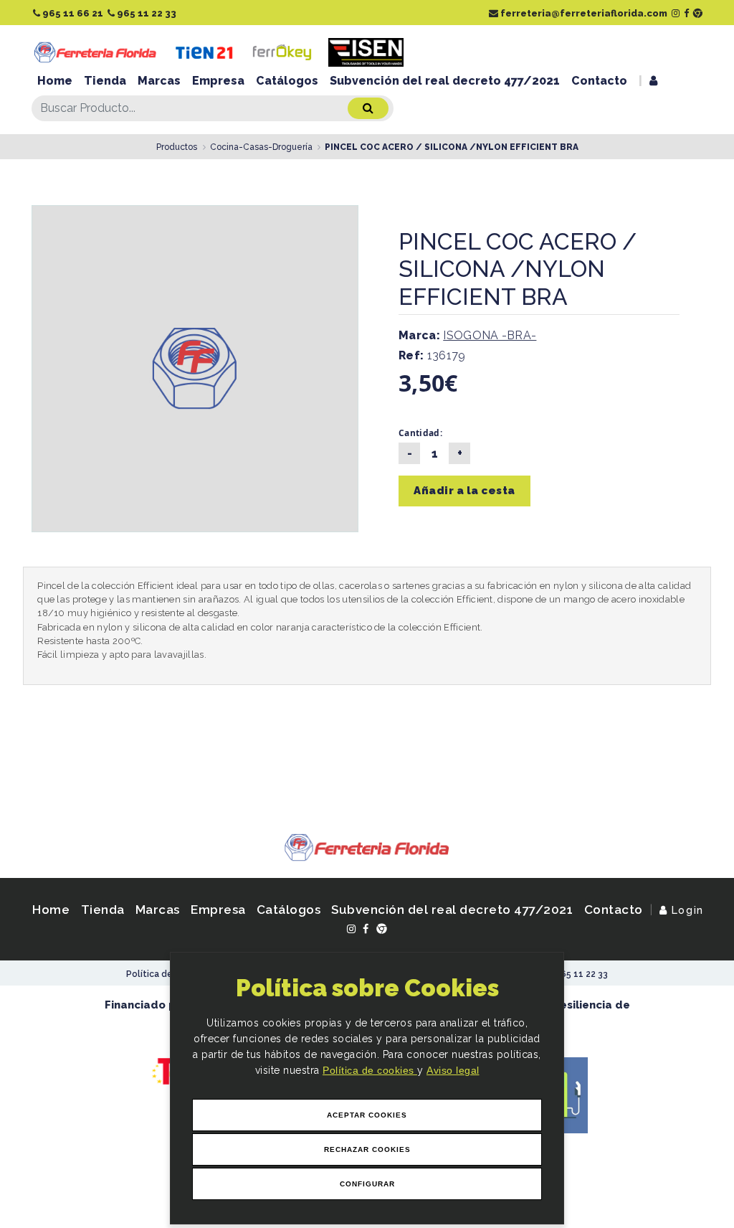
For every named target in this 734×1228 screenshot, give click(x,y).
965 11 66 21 (71, 13)
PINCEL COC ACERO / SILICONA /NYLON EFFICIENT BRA (451, 147)
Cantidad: (420, 433)
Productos (176, 147)
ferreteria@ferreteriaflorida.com (582, 13)
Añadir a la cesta (464, 490)
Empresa (218, 81)
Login (685, 910)
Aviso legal (453, 1070)
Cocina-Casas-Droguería (261, 147)
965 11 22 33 (145, 13)
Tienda (105, 81)
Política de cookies (370, 1070)
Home (54, 81)
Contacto (599, 81)
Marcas (159, 81)
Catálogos (287, 81)
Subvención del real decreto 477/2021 (445, 81)
